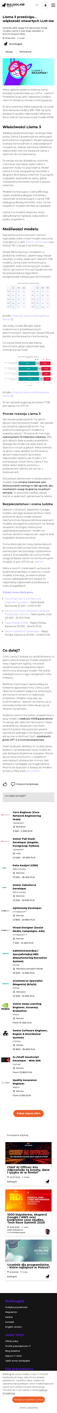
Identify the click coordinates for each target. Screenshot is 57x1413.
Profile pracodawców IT (18, 1346)
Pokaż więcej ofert (28, 1113)
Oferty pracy (11, 1341)
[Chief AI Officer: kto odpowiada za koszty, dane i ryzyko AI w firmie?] (28, 1153)
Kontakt (9, 1322)
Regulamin (11, 1312)
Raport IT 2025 (13, 1356)
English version (13, 1327)
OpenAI (38, 561)
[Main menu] (53, 5)
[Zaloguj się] (45, 5)
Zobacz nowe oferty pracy (18, 592)
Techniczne (25, 51)
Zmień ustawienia (28, 1407)
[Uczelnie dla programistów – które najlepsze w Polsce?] (28, 1251)
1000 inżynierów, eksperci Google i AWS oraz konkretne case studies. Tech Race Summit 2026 (27, 1218)
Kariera (9, 1317)
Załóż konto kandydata (17, 1360)
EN (37, 5)
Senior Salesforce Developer (22, 631)
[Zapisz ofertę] (55, 811)
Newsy (9, 51)
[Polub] (5, 784)
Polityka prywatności (16, 1307)
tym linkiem (33, 771)
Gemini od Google (37, 242)
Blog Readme (12, 1351)
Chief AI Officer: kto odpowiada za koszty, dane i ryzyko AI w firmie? (28, 1169)
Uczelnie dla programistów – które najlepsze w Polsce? (28, 1266)
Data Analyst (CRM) (16, 622)
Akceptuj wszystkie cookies (28, 1399)
